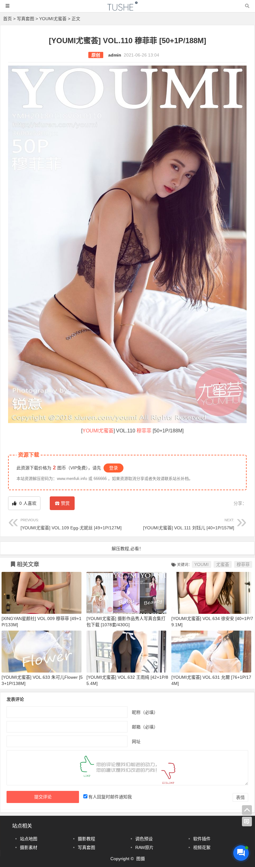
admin (114, 54)
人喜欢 (27, 503)
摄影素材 (28, 847)
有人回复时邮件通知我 (110, 796)
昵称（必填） (145, 712)
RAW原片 (144, 847)
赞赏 (65, 503)
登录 (113, 467)
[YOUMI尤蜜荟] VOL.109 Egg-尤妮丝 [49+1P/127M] (71, 524)
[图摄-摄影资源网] (127, 9)
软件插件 (202, 838)
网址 (136, 741)
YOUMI (90, 430)
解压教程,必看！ (127, 548)
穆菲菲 (144, 430)
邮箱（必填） (145, 726)
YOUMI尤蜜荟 (53, 18)
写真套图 (25, 18)
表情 (240, 797)
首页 (7, 18)
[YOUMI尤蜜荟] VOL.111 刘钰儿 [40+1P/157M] (188, 524)
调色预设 (144, 838)
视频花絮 (202, 847)
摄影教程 (86, 838)
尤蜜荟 (106, 430)
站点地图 (28, 838)
